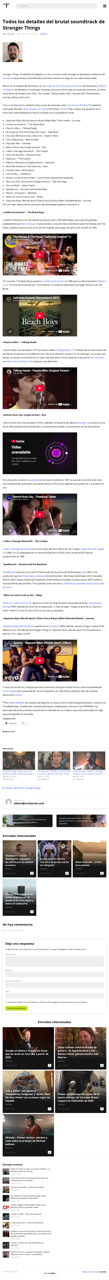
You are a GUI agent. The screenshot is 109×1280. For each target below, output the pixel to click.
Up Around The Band (78, 105)
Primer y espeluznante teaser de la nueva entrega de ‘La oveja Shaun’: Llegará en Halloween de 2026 (80, 1092)
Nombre (9, 970)
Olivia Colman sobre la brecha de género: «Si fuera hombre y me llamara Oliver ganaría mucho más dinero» (80, 1048)
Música (9, 788)
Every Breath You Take (35, 109)
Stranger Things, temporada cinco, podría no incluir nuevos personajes (18, 772)
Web (7, 991)
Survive (17, 694)
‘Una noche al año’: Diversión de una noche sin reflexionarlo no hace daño (29, 1179)
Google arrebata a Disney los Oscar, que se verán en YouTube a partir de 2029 (28, 1048)
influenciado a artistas (33, 576)
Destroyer (81, 422)
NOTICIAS (19, 788)
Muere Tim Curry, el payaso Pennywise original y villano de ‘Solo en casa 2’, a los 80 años (30, 1253)
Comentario (10, 954)
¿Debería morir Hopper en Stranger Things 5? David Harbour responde (88, 772)
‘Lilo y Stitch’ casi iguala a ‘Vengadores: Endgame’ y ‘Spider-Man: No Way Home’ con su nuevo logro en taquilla (28, 1092)
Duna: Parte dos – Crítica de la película (89, 858)
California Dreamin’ (53, 281)
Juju (84, 572)
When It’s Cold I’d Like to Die (17, 603)
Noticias (43, 34)
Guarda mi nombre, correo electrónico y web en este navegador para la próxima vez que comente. (47, 1002)
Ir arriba (51, 1273)
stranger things (33, 788)
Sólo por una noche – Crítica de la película (27, 1187)
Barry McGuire (28, 223)
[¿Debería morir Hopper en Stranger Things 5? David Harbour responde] (89, 760)
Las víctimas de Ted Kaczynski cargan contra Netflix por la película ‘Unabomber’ (28, 1197)
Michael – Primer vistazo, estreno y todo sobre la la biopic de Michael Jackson (28, 1135)
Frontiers (53, 626)
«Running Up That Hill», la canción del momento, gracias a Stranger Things (54, 772)
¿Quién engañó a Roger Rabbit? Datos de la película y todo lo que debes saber (28, 1206)
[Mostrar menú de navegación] (105, 6)
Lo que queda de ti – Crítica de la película (27, 1222)
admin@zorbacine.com (29, 803)
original (9, 691)
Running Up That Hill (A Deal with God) (62, 85)
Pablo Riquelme (16, 702)
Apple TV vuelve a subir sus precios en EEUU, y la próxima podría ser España (30, 1170)
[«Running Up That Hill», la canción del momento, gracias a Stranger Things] (54, 760)
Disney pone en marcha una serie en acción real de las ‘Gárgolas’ (54, 858)
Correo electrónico (13, 981)
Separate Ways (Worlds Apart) (19, 626)
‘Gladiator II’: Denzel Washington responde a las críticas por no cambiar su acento (19, 858)
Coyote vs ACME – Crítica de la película (26, 1214)
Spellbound (9, 572)
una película (33, 479)
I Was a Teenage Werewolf (17, 548)
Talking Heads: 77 (65, 350)
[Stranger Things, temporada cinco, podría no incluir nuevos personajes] (19, 760)
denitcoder (91, 1272)
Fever (63, 109)
